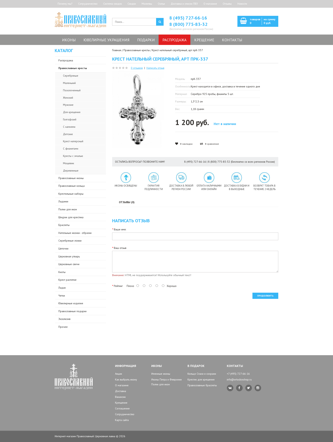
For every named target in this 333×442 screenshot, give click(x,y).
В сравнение (211, 143)
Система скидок (112, 3)
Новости (242, 3)
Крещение (121, 402)
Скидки (132, 3)
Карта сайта (122, 420)
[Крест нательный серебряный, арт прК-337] (138, 109)
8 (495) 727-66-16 (188, 18)
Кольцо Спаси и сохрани (202, 373)
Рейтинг (118, 286)
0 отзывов (137, 68)
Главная (116, 50)
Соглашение (122, 408)
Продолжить (265, 295)
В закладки (186, 143)
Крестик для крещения (201, 379)
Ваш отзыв (120, 248)
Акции (118, 373)
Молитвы (147, 3)
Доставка (120, 391)
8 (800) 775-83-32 (188, 24)
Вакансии (120, 397)
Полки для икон (160, 384)
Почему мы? (65, 3)
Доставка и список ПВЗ (184, 3)
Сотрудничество (88, 3)
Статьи (161, 3)
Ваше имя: (120, 229)
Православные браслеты (202, 385)
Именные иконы (160, 373)
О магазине (210, 3)
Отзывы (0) (127, 202)
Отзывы (227, 3)
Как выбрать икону (126, 379)
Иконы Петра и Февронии (166, 379)
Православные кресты (137, 50)
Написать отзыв (155, 68)
